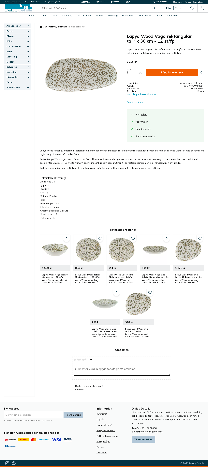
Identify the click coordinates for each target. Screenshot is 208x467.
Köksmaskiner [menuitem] (84, 15)
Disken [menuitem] (43, 15)
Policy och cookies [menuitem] (106, 430)
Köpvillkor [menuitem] (101, 419)
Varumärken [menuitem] (173, 15)
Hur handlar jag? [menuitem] (104, 425)
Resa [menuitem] (9, 51)
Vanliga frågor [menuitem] (103, 441)
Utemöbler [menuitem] (127, 15)
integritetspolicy (46, 420)
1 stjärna (75, 359)
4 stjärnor (83, 359)
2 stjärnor (77, 359)
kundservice (149, 136)
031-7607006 (149, 428)
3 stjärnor (80, 359)
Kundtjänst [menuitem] (198, 2)
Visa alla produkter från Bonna (142, 94)
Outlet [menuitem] (159, 15)
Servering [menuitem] (67, 15)
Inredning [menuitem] (113, 15)
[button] (192, 8)
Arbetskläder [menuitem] (144, 15)
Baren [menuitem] (32, 15)
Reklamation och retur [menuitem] (107, 436)
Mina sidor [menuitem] (177, 2)
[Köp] (172, 72)
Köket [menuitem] (55, 15)
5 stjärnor (85, 359)
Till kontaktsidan (143, 439)
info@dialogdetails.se (151, 431)
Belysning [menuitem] (12, 67)
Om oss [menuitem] (187, 2)
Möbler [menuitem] (99, 15)
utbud (144, 114)
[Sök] (154, 8)
